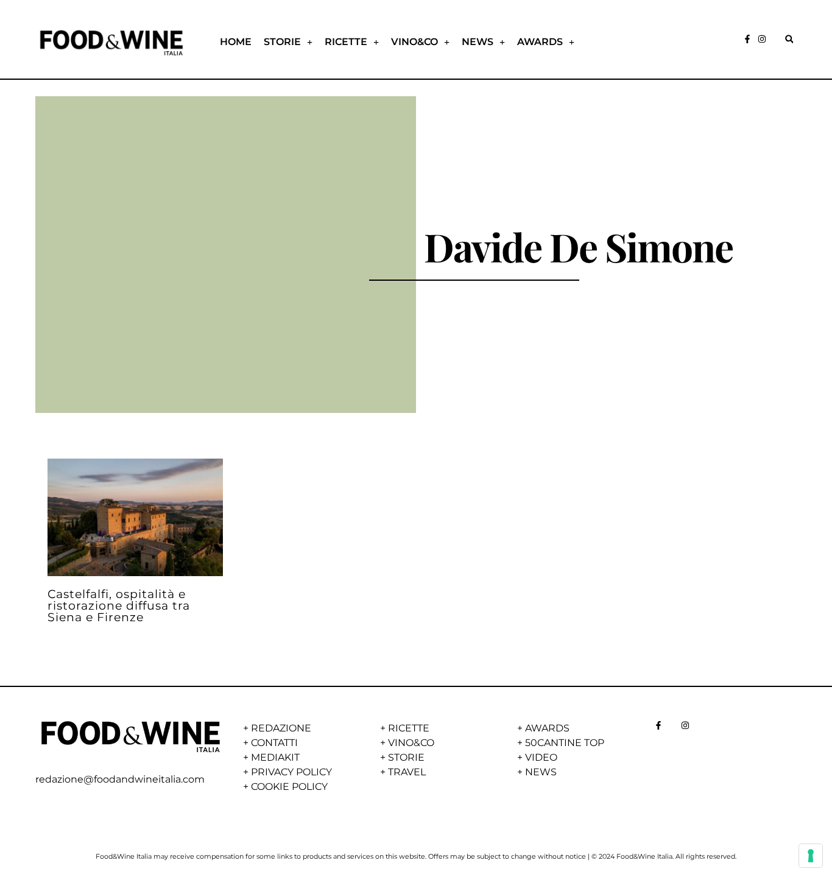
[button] (789, 39)
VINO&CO (414, 42)
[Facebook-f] (747, 39)
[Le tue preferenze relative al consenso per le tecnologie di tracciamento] (810, 855)
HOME (236, 42)
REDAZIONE (281, 728)
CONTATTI (274, 742)
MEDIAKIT (275, 757)
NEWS (477, 42)
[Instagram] (762, 39)
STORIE (282, 42)
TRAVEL (407, 772)
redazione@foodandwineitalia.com (120, 779)
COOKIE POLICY (289, 786)
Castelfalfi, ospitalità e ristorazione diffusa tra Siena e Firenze (119, 605)
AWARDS (540, 42)
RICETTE (346, 42)
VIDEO (541, 757)
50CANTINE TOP (564, 742)
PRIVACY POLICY (291, 772)
